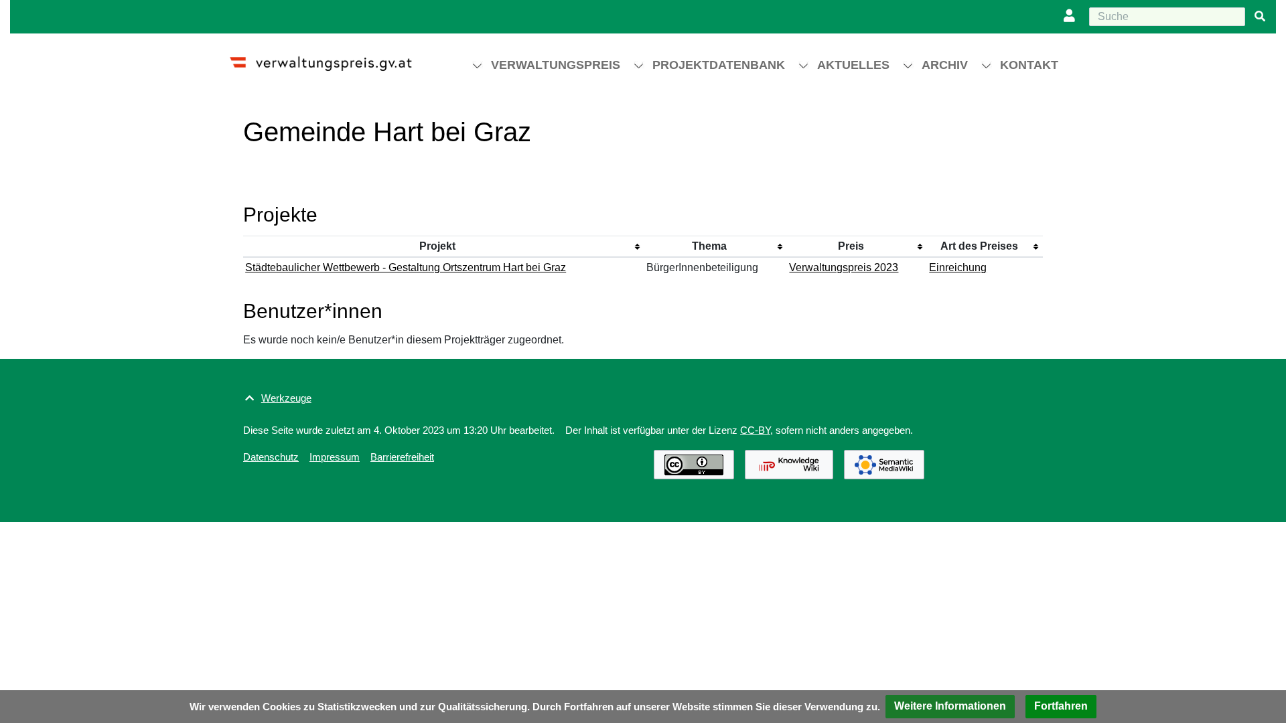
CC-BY (755, 430)
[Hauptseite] (332, 58)
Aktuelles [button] (853, 65)
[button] (950, 706)
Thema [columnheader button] (709, 246)
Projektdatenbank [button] (718, 65)
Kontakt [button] (1029, 65)
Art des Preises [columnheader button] (979, 246)
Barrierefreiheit (402, 457)
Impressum (334, 457)
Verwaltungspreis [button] (555, 65)
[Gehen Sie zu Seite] (1260, 16)
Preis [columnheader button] (851, 246)
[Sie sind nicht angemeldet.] (1072, 16)
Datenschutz (271, 457)
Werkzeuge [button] (286, 398)
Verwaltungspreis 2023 (843, 267)
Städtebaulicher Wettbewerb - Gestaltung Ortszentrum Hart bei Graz (405, 267)
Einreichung (958, 267)
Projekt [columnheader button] (437, 246)
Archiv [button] (945, 65)
